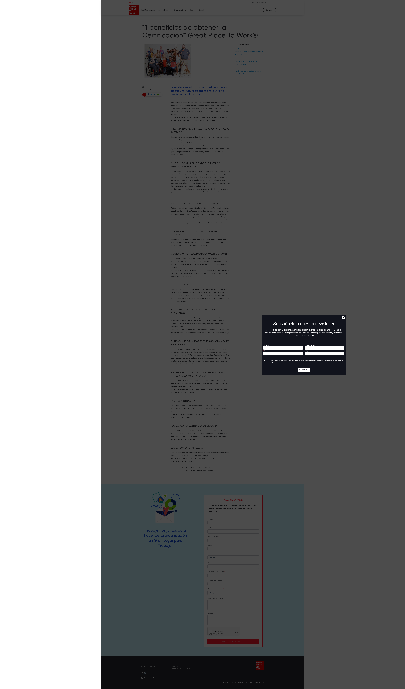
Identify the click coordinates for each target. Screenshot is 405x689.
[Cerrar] (343, 317)
